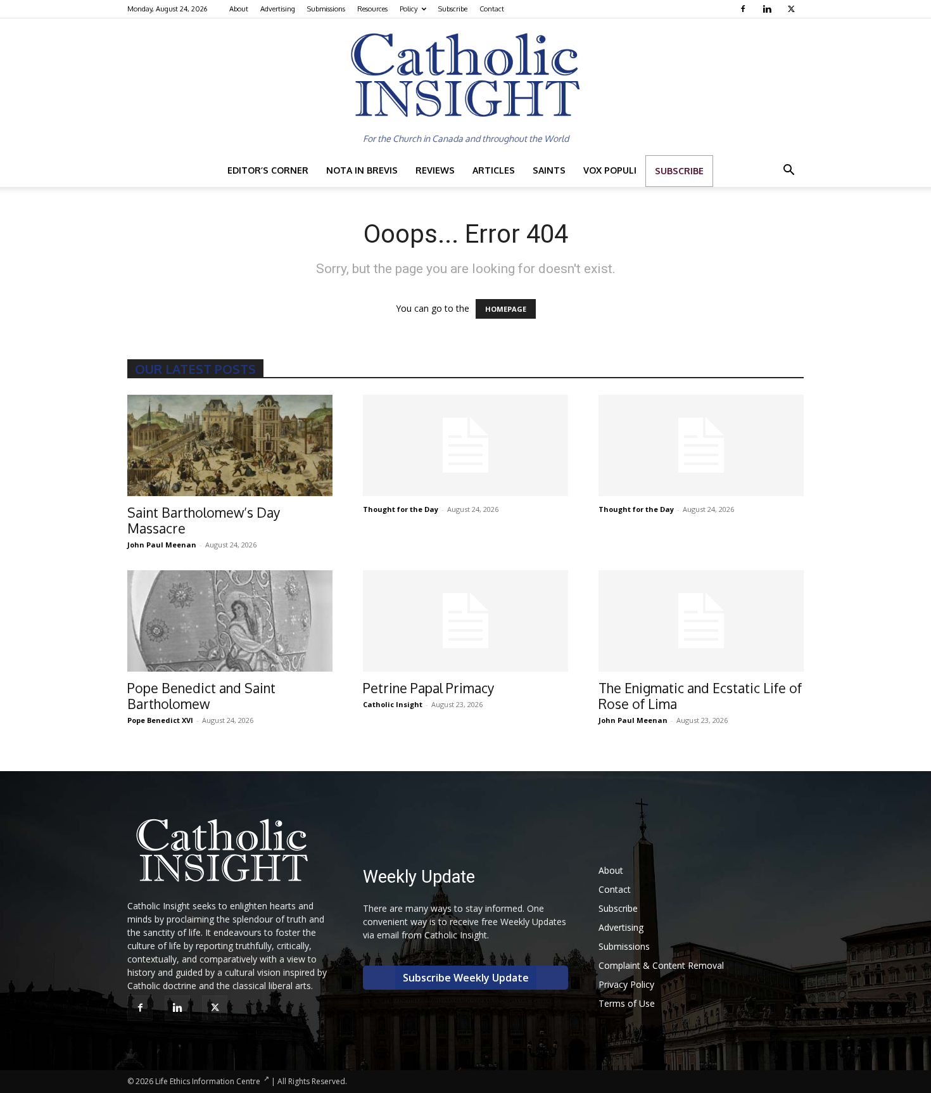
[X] (793, 9)
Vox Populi (609, 170)
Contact (491, 8)
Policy (408, 8)
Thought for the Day (400, 509)
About (238, 8)
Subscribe (452, 8)
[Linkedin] (768, 9)
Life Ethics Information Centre (207, 1081)
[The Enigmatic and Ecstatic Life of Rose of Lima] (701, 621)
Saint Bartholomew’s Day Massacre (203, 520)
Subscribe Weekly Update (466, 978)
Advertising (277, 8)
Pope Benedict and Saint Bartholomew (201, 695)
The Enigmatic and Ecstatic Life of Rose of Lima (700, 695)
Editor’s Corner (267, 170)
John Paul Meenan (161, 544)
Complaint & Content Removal (661, 965)
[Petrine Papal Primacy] (465, 621)
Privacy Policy (626, 984)
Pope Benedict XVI (160, 720)
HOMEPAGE (505, 309)
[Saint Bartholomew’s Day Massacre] (229, 445)
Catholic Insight (392, 704)
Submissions (326, 8)
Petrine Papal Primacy (428, 687)
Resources (372, 8)
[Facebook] (744, 9)
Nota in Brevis (362, 170)
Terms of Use (626, 1003)
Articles (493, 170)
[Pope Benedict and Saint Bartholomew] (229, 621)
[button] (788, 171)
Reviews (435, 170)
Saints (549, 170)
